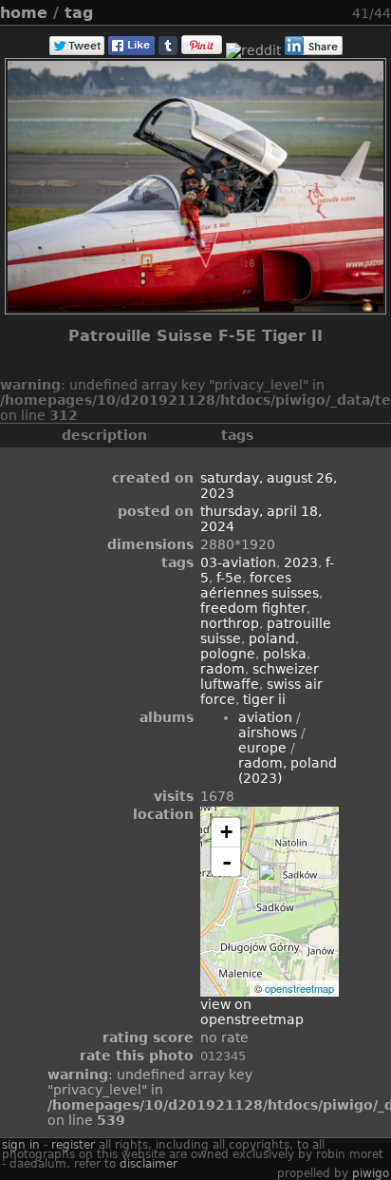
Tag (79, 13)
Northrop (229, 623)
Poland (272, 638)
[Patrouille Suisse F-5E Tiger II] (269, 882)
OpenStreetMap (299, 988)
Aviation (265, 717)
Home (23, 13)
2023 (301, 562)
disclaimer (148, 1163)
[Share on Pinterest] (201, 50)
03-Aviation (238, 562)
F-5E (229, 577)
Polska (285, 653)
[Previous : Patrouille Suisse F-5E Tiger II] (318, 13)
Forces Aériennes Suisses (259, 585)
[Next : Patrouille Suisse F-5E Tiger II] (340, 13)
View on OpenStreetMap (252, 1012)
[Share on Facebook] (131, 50)
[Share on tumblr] (167, 50)
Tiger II (264, 699)
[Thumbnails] (295, 13)
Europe (262, 747)
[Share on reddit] (253, 50)
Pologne (227, 653)
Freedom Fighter (253, 608)
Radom (222, 668)
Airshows (267, 732)
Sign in (21, 1144)
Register (73, 1144)
